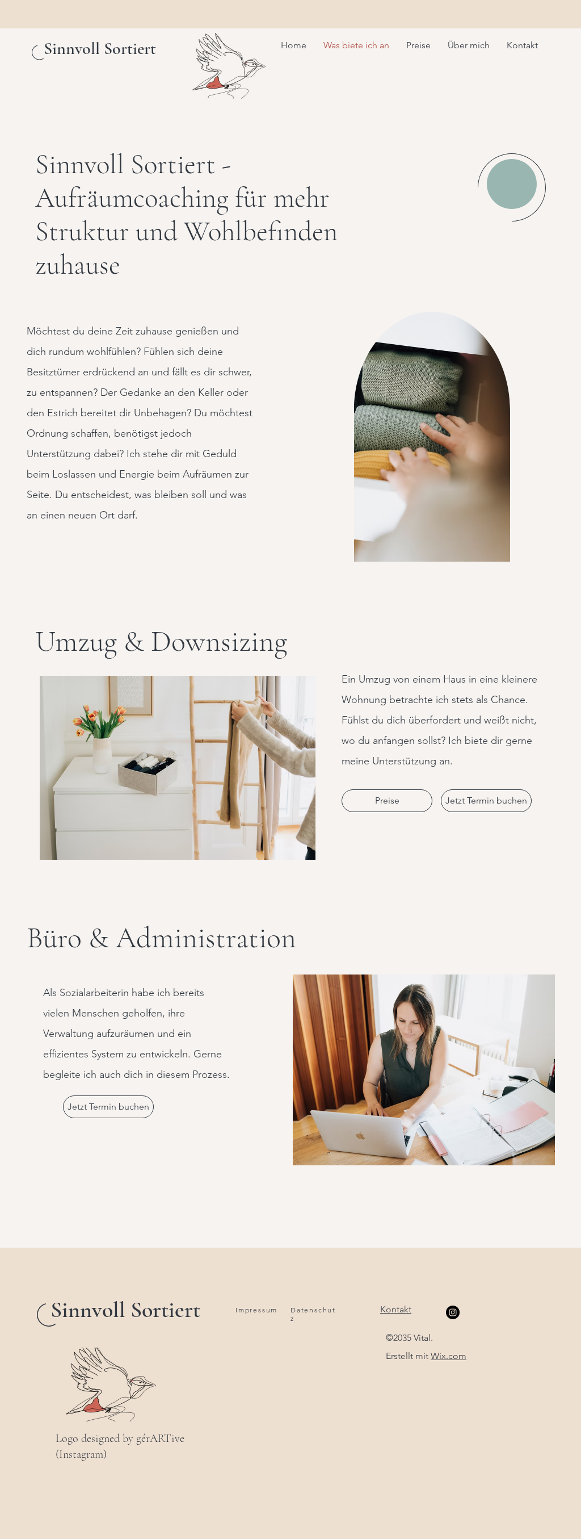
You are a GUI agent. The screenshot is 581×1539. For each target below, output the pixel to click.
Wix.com (448, 1355)
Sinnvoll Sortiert (125, 1309)
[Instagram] (453, 1312)
